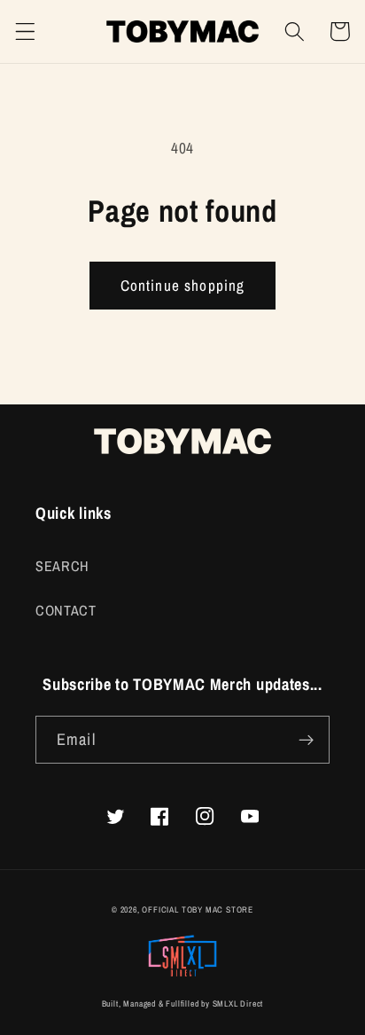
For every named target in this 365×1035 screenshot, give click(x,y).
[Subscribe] (306, 740)
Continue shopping (182, 285)
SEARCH (62, 566)
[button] (25, 31)
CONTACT (66, 610)
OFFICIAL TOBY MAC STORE (197, 909)
